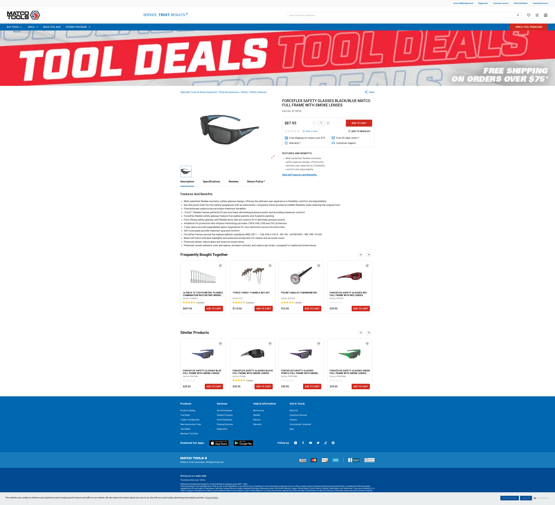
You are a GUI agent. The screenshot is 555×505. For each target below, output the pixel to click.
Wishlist (256, 415)
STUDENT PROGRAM (76, 27)
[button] (541, 498)
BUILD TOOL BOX (51, 27)
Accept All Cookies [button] (509, 498)
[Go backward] (361, 254)
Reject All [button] (526, 498)
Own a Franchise (224, 410)
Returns (256, 420)
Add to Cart (359, 123)
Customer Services (298, 415)
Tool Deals (185, 415)
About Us (294, 410)
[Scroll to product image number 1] (186, 171)
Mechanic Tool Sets (189, 433)
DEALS (31, 27)
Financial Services (225, 424)
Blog (292, 429)
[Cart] (537, 15)
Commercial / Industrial (300, 424)
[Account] (545, 15)
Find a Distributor (224, 420)
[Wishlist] (528, 15)
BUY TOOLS (13, 27)
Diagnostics (222, 429)
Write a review (312, 131)
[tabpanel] (277, 219)
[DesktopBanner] (277, 58)
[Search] (518, 15)
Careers (293, 420)
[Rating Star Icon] (184, 302)
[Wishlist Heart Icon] (220, 265)
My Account (258, 410)
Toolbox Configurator (190, 420)
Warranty (257, 424)
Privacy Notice (211, 497)
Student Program (225, 415)
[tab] (187, 181)
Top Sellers (185, 429)
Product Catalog (187, 410)
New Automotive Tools (190, 424)
